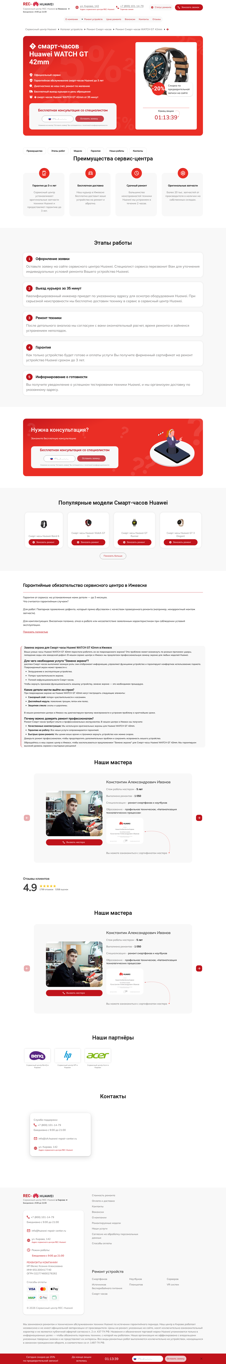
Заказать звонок (190, 7)
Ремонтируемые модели (106, 1223)
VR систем (173, 1284)
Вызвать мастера (75, 842)
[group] (37, 1058)
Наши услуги (99, 1228)
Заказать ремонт (45, 542)
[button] (199, 818)
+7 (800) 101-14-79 (132, 6)
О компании (71, 19)
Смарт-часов (99, 1293)
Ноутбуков (135, 1278)
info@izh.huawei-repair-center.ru (58, 1138)
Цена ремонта (113, 19)
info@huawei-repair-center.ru (49, 1230)
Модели (78, 150)
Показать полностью (35, 631)
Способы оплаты (102, 1243)
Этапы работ (58, 150)
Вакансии (130, 19)
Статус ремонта (163, 7)
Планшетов (136, 1284)
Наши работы (116, 150)
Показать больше (113, 555)
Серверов (172, 1278)
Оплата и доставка (103, 1200)
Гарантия (96, 150)
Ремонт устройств (93, 19)
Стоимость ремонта (103, 1195)
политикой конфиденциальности (95, 125)
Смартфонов (99, 1278)
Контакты (144, 19)
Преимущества (34, 150)
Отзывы (157, 19)
